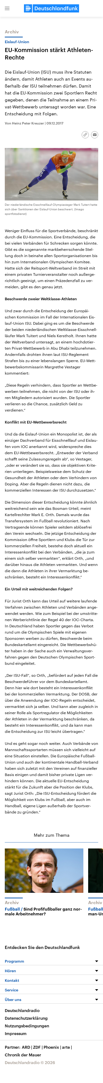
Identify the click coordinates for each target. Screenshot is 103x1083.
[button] (7, 8)
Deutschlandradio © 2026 (30, 1062)
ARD (27, 1047)
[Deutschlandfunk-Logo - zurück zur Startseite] (51, 8)
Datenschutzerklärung (26, 1018)
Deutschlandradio (22, 1010)
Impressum (16, 1033)
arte (67, 1047)
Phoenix (52, 1047)
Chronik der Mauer (23, 1054)
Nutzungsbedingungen (27, 1025)
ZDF (38, 1047)
